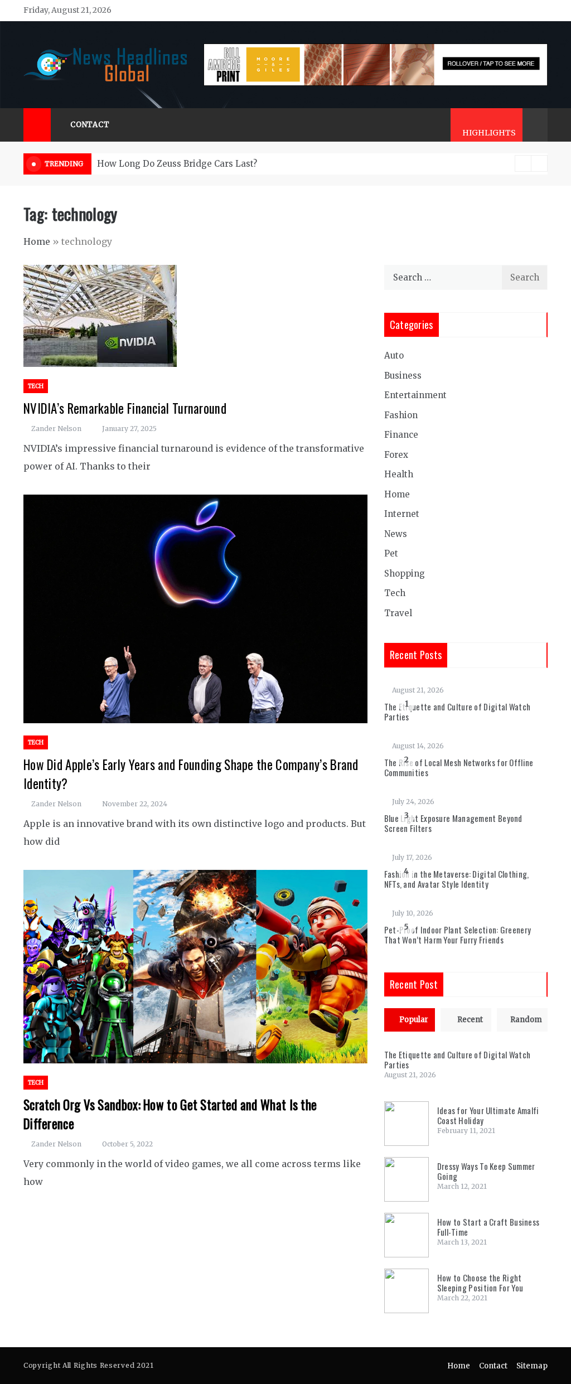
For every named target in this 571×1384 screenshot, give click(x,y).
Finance (401, 434)
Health (398, 474)
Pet (391, 553)
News (395, 534)
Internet (401, 514)
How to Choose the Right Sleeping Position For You (480, 1282)
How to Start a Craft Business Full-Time (488, 1227)
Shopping (404, 573)
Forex (396, 454)
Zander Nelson (56, 428)
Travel (398, 613)
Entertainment (415, 395)
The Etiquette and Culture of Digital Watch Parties (457, 711)
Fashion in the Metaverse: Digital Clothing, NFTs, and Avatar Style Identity (456, 879)
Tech (35, 386)
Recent (470, 1019)
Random (526, 1019)
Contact (90, 124)
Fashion (401, 415)
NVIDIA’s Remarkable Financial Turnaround (124, 408)
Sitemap (532, 1366)
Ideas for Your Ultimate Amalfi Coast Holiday (488, 1115)
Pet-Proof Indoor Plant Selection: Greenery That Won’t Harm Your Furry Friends (457, 934)
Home (36, 241)
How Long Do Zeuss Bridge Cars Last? (177, 163)
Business (403, 375)
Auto (394, 355)
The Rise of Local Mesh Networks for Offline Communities (459, 767)
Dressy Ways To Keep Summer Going (486, 1171)
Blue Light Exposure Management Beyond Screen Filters (453, 823)
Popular (413, 1019)
